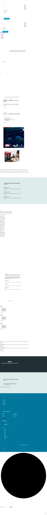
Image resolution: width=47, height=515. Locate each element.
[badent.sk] (1, 32)
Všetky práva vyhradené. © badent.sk (23, 444)
